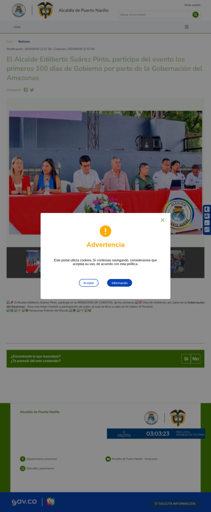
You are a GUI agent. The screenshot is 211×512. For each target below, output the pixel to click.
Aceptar (88, 283)
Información (120, 283)
